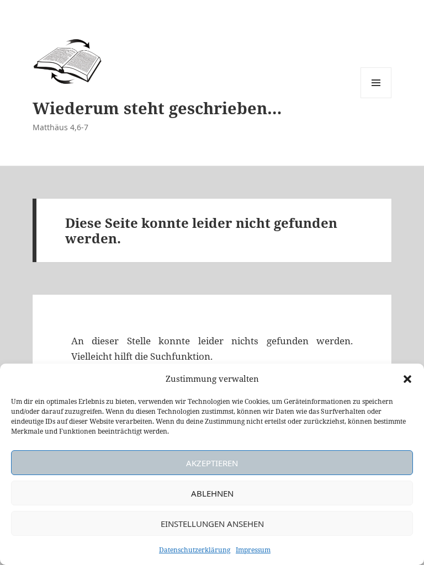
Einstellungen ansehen (212, 523)
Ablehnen (212, 493)
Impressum (253, 550)
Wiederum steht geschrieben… (157, 108)
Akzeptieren (212, 462)
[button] (407, 379)
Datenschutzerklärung (194, 550)
